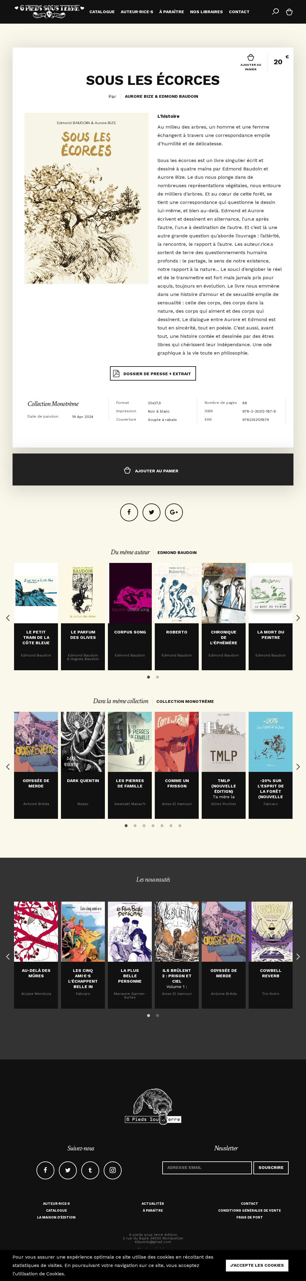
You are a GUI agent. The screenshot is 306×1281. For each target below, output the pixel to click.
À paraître (153, 1211)
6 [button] (171, 824)
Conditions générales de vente (249, 1211)
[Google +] (174, 512)
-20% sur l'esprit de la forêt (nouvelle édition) (271, 791)
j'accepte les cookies (257, 1265)
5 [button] (162, 824)
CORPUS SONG (130, 632)
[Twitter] (151, 512)
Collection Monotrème (52, 403)
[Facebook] (129, 512)
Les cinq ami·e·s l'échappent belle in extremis (83, 981)
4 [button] (153, 824)
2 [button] (157, 676)
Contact (249, 1204)
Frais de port (249, 1217)
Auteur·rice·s (56, 1204)
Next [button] (296, 616)
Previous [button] (7, 616)
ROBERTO (176, 632)
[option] (36, 616)
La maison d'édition (56, 1217)
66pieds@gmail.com (153, 1242)
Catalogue (56, 1211)
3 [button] (144, 824)
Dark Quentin (83, 780)
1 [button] (149, 676)
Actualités (153, 1204)
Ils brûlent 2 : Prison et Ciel (177, 976)
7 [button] (180, 824)
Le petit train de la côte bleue (36, 637)
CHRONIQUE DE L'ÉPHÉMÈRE (223, 637)
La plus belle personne (130, 976)
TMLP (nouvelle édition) (223, 786)
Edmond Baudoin (178, 96)
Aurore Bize (139, 96)
